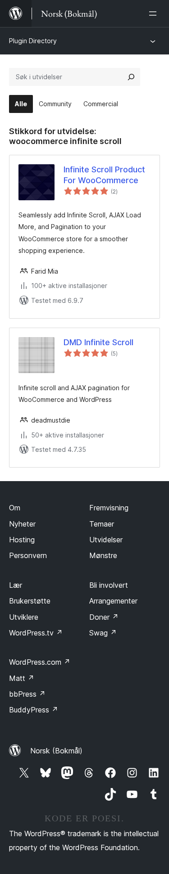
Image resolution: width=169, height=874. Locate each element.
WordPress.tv (36, 632)
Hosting (22, 539)
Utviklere (23, 617)
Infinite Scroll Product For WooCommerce (104, 175)
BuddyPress (33, 709)
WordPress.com (39, 662)
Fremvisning (108, 507)
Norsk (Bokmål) (56, 750)
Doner (104, 617)
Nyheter (22, 523)
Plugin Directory (33, 41)
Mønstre (103, 555)
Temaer (101, 523)
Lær (15, 585)
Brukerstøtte (29, 600)
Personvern (28, 555)
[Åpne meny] (154, 13)
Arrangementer (113, 600)
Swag (103, 632)
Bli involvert (108, 585)
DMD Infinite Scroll (98, 342)
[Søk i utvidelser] (131, 77)
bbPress (27, 693)
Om (14, 507)
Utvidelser (106, 539)
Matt (21, 678)
